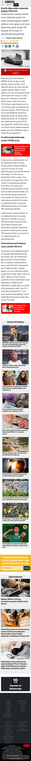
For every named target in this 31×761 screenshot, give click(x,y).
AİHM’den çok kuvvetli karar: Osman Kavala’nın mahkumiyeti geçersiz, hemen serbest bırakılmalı (15, 344)
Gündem (8, 701)
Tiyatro (22, 709)
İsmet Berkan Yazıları (23, 723)
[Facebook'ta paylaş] (6, 46)
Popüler (8, 714)
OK (27, 745)
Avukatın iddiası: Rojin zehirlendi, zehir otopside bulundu (14, 366)
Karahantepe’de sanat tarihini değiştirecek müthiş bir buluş (12, 410)
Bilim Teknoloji (8, 716)
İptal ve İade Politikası (9, 733)
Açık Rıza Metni (8, 736)
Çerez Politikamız (8, 729)
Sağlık (8, 711)
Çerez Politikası (6, 758)
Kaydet (27, 568)
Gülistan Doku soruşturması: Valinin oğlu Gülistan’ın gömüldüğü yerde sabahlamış (14, 388)
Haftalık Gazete (23, 730)
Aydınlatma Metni (8, 723)
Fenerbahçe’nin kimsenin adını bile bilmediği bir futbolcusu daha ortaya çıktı (15, 545)
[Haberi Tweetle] (2, 46)
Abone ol (9, 5)
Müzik (23, 705)
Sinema (22, 707)
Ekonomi (5, 41)
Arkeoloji (23, 703)
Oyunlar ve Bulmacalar (16, 687)
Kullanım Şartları (8, 726)
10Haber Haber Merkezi (14, 38)
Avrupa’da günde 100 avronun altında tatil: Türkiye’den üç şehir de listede (15, 498)
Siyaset (8, 703)
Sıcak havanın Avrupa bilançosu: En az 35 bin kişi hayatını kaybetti (14, 475)
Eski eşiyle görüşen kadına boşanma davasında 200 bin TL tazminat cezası (15, 432)
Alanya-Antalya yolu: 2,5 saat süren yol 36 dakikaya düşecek (14, 454)
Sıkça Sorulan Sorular (8, 742)
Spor (8, 709)
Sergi (22, 711)
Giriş (16, 5)
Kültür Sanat (23, 701)
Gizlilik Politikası (8, 738)
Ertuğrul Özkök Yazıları (23, 727)
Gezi (8, 718)
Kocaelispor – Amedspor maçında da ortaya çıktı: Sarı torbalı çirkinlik (15, 519)
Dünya (8, 707)
